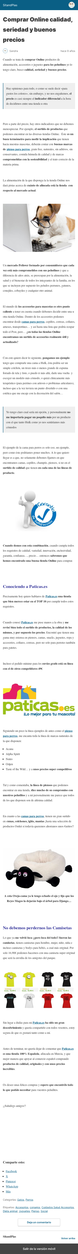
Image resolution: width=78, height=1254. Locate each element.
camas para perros (33, 321)
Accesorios (21, 1207)
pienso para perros (18, 149)
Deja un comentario (39, 1222)
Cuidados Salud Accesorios (58, 1207)
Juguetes (24, 1211)
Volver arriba (68, 1238)
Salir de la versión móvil (39, 1249)
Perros (29, 1199)
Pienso (35, 1211)
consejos (35, 1207)
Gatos (20, 1199)
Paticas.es (51, 596)
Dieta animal (10, 1211)
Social (44, 1211)
